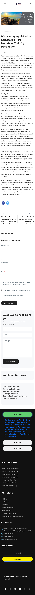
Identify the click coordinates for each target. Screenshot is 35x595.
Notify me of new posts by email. (13, 296)
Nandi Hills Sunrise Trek (11, 391)
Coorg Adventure (22, 396)
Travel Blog (7, 31)
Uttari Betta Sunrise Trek (11, 387)
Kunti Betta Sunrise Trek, (12, 427)
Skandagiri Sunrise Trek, (22, 425)
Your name (5, 263)
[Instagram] (10, 589)
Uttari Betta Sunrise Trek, (16, 432)
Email (3, 272)
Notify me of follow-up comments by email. (17, 290)
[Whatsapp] (29, 589)
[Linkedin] (20, 589)
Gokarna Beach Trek (10, 396)
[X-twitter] (15, 589)
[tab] (17, 414)
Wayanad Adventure (10, 398)
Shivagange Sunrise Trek (11, 389)
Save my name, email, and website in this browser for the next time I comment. (16, 283)
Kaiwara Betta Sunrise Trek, (13, 434)
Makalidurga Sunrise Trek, (13, 420)
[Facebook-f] (5, 589)
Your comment (6, 245)
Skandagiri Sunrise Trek (11, 394)
